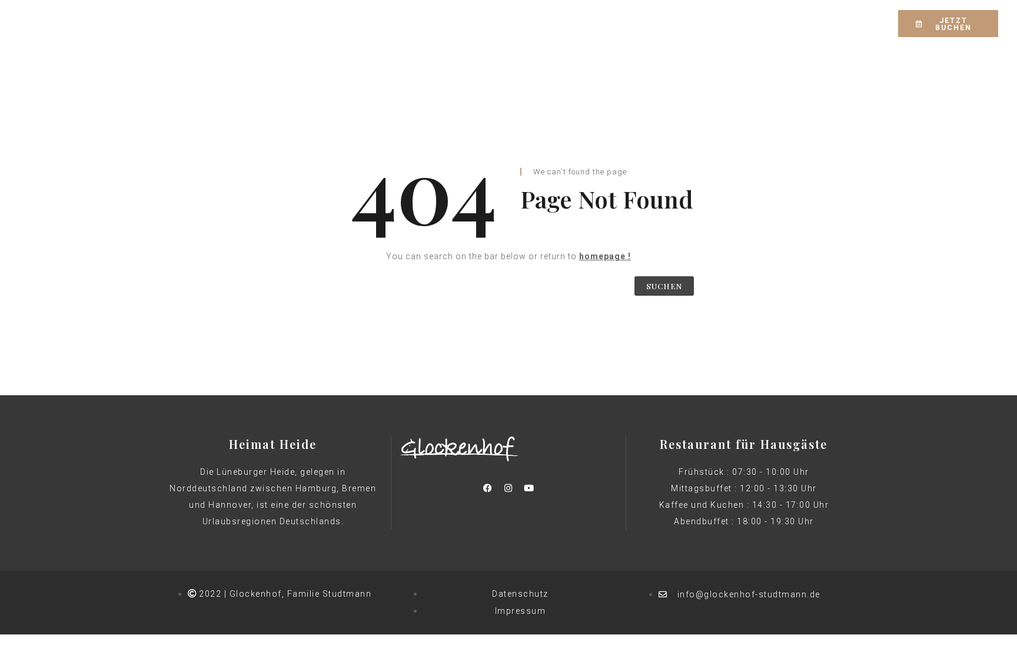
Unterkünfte (361, 22)
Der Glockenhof (276, 22)
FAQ (683, 22)
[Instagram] (817, 23)
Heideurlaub (564, 22)
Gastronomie (438, 22)
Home (207, 22)
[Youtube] (529, 488)
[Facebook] (797, 23)
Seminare (633, 22)
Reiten (501, 22)
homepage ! (605, 256)
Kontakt (730, 22)
